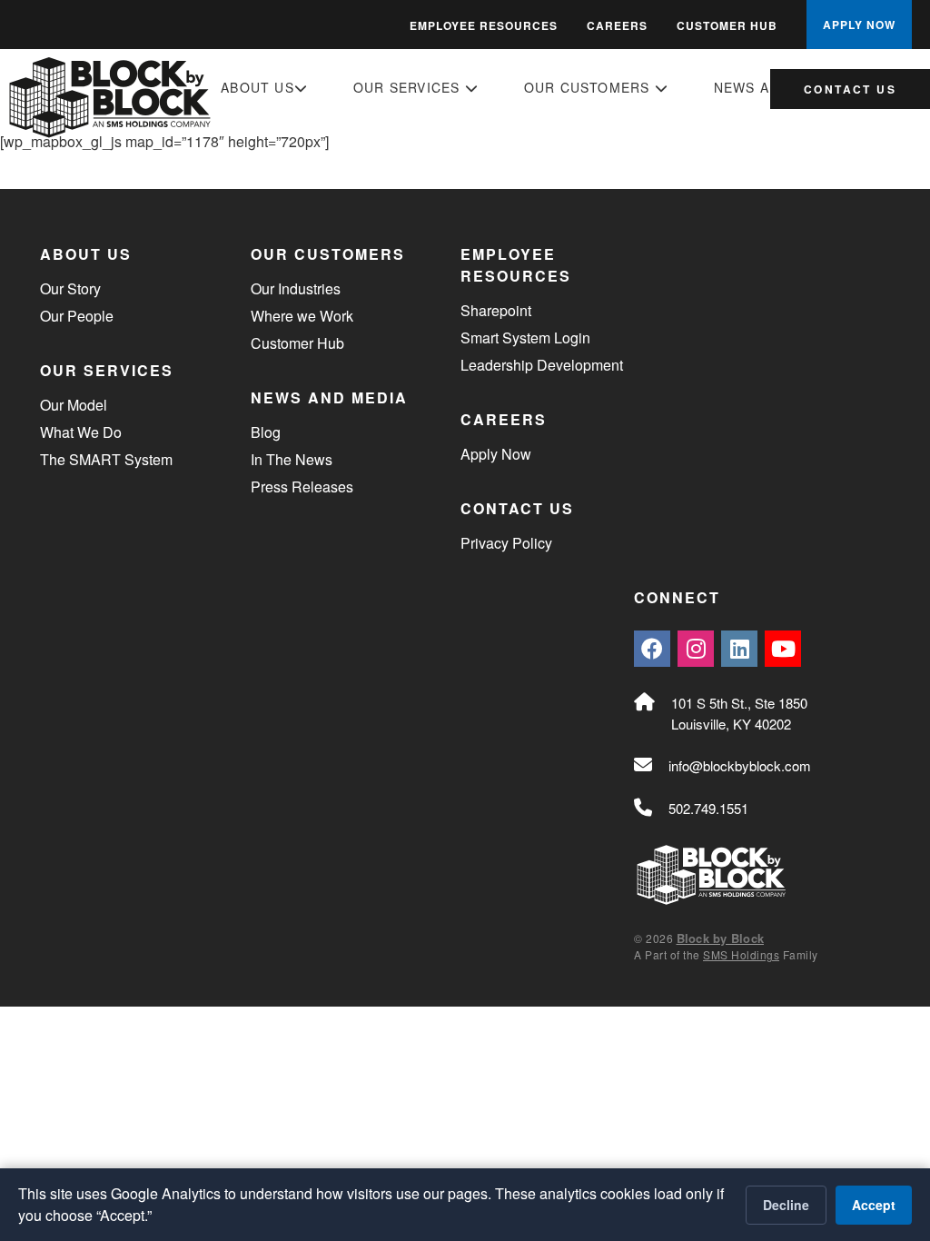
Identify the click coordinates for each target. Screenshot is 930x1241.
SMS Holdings (741, 954)
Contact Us (850, 89)
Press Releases (302, 486)
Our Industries (296, 288)
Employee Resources (484, 25)
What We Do (81, 432)
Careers (617, 25)
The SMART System (106, 459)
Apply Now (495, 453)
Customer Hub (727, 25)
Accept (873, 1205)
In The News (291, 459)
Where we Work (302, 315)
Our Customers (589, 87)
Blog (266, 432)
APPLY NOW (859, 24)
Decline (786, 1205)
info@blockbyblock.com (739, 765)
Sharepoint (495, 310)
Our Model (73, 404)
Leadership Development (541, 364)
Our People (77, 315)
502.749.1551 (708, 808)
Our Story (70, 288)
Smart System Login (525, 337)
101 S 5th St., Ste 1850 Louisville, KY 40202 (739, 713)
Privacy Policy (506, 542)
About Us (257, 87)
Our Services (409, 87)
